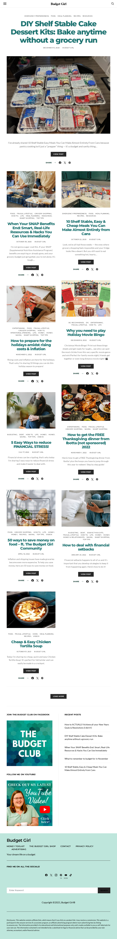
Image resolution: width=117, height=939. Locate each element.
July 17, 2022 (24, 452)
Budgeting (12, 435)
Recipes (77, 16)
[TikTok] (71, 876)
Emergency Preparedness (37, 16)
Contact (65, 846)
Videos (40, 437)
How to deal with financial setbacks (85, 547)
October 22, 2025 (78, 239)
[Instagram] (56, 876)
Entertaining (18, 328)
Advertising (19, 849)
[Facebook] (46, 876)
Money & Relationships (73, 537)
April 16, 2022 (24, 554)
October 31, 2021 (24, 652)
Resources (87, 16)
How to (14, 216)
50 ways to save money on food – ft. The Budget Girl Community (31, 544)
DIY (87, 323)
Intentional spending (20, 333)
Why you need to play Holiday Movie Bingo (86, 332)
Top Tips (40, 218)
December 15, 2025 (51, 48)
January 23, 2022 (78, 555)
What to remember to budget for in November (86, 758)
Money (41, 333)
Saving (19, 335)
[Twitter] (51, 876)
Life (22, 216)
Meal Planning (64, 16)
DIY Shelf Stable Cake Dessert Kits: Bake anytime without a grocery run (58, 31)
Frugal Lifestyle (24, 214)
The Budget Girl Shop (42, 846)
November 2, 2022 (24, 355)
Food (53, 16)
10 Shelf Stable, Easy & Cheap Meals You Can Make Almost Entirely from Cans (86, 227)
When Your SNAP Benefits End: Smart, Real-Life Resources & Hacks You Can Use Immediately (31, 230)
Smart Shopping (27, 218)
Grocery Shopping (43, 214)
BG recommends (76, 323)
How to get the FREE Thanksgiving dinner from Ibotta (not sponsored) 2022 (85, 441)
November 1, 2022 (79, 453)
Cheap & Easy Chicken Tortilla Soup (31, 644)
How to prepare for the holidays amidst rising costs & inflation (31, 345)
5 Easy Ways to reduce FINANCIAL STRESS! (31, 444)
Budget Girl (58, 3)
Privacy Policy (84, 846)
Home (35, 634)
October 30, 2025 (24, 242)
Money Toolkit (16, 846)
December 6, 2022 (79, 340)
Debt (21, 435)
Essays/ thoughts (95, 533)
